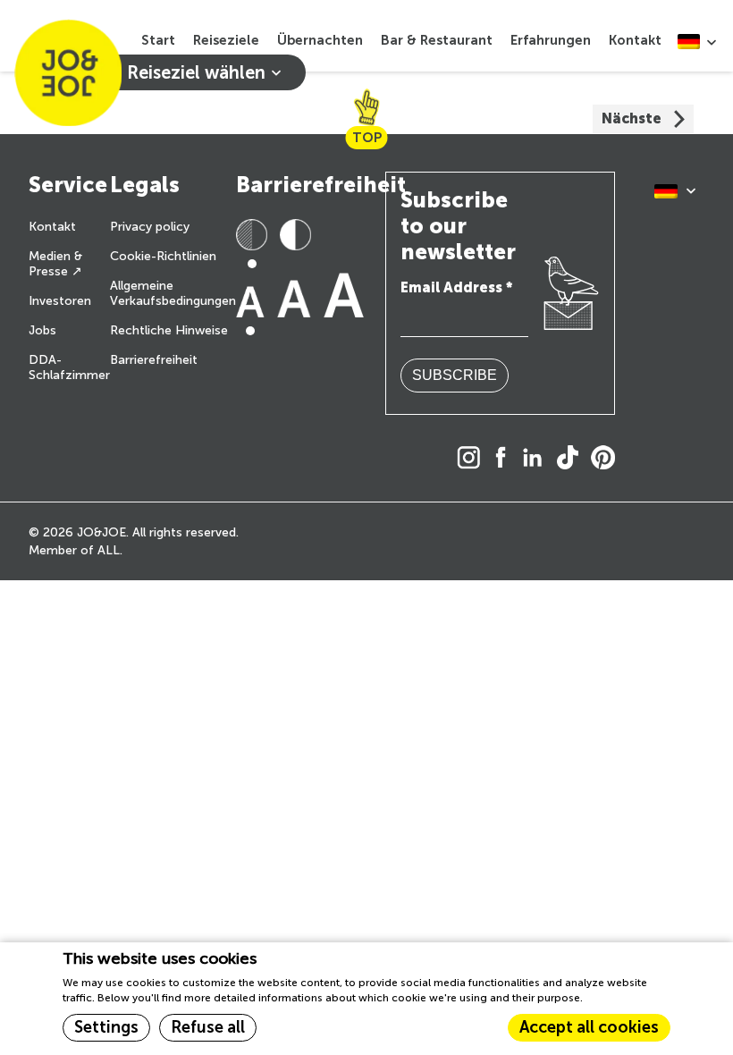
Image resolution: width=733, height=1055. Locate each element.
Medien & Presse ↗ (55, 264)
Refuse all (208, 1027)
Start (158, 40)
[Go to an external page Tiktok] (572, 459)
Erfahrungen (550, 40)
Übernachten (320, 40)
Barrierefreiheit (154, 359)
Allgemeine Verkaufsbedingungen (173, 293)
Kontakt (635, 40)
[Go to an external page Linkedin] (536, 459)
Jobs (42, 330)
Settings (106, 1027)
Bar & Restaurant (437, 40)
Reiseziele (226, 40)
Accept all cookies (589, 1027)
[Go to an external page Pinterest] (607, 459)
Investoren (60, 300)
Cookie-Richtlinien (163, 256)
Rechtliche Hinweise (169, 330)
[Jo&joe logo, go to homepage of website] (68, 72)
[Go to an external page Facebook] (505, 459)
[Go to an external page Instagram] (473, 459)
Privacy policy (150, 226)
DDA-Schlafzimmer (69, 367)
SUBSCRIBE (454, 375)
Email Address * (456, 287)
